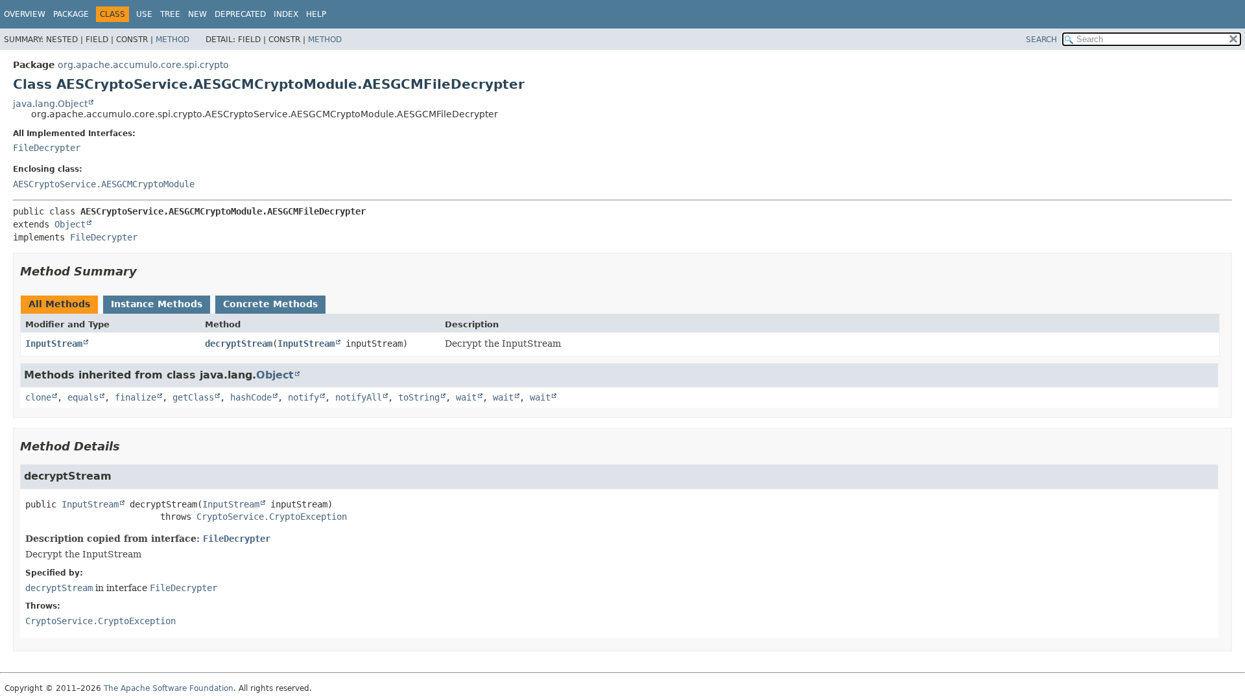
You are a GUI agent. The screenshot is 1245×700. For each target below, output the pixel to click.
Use (144, 14)
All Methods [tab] (59, 304)
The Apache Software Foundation (168, 688)
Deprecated (240, 14)
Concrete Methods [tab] (270, 304)
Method (172, 39)
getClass (193, 397)
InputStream (53, 343)
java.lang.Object (50, 104)
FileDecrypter (46, 148)
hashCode (251, 397)
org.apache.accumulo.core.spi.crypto (143, 65)
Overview (24, 14)
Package (71, 14)
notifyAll (358, 397)
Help (316, 14)
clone (38, 397)
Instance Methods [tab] (156, 304)
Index (286, 14)
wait (466, 397)
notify (303, 397)
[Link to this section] (146, 271)
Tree (170, 14)
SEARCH (1041, 39)
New (197, 14)
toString (419, 397)
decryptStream (238, 343)
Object (70, 224)
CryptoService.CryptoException (271, 516)
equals (83, 397)
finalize (135, 397)
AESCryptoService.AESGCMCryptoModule (104, 184)
